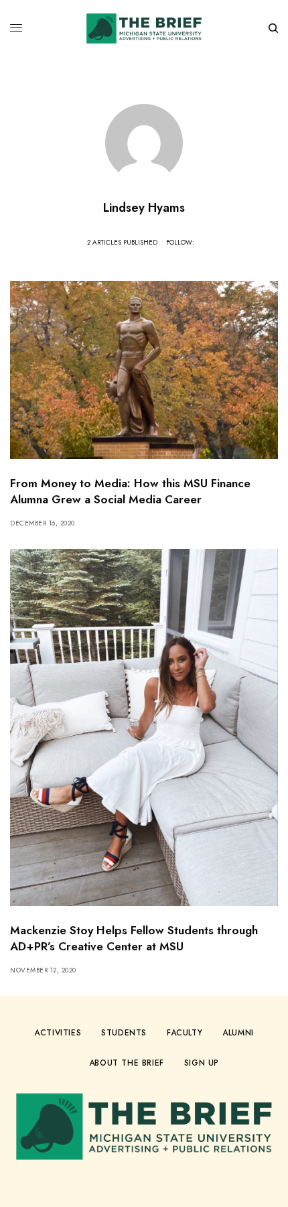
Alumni (238, 1033)
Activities (57, 1033)
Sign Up (201, 1063)
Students (124, 1033)
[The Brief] (144, 28)
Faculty (184, 1033)
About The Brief (126, 1063)
